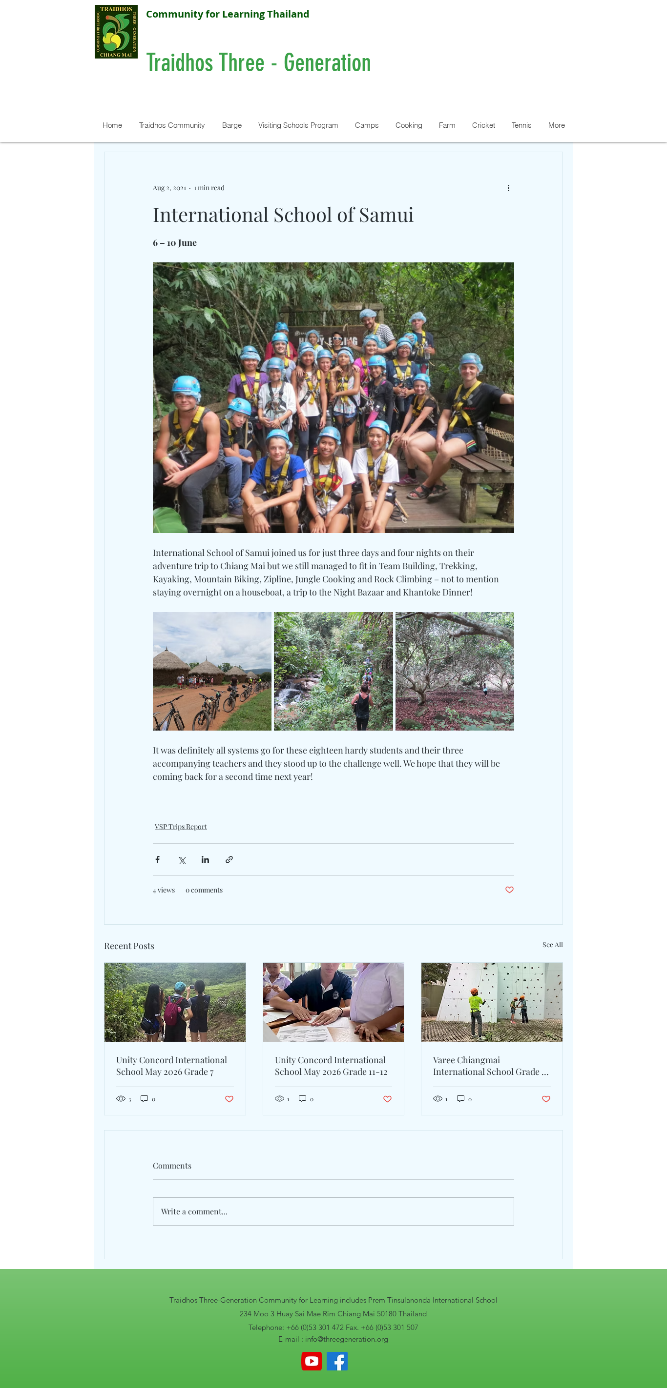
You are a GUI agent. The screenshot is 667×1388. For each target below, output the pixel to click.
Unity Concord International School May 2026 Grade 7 (171, 1065)
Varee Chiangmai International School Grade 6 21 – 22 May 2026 (489, 1065)
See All (552, 944)
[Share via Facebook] (157, 859)
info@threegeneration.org (346, 1339)
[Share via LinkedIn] (205, 859)
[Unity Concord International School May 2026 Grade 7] (175, 1002)
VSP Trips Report (181, 826)
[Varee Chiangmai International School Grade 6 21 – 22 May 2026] (492, 1002)
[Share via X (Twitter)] (181, 859)
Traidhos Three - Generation (261, 63)
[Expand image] (212, 671)
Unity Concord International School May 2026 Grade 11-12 (331, 1065)
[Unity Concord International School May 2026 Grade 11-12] (333, 1002)
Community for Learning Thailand (228, 13)
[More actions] (508, 187)
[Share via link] (229, 859)
